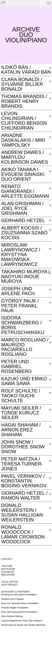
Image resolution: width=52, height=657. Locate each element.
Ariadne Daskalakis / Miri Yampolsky (23, 140)
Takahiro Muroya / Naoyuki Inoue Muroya (25, 276)
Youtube (7, 566)
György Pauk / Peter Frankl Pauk (20, 306)
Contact (6, 559)
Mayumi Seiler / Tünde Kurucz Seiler (21, 413)
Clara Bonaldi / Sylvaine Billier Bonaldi (22, 84)
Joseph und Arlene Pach (18, 291)
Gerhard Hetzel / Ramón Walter (24, 495)
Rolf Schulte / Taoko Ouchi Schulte (20, 396)
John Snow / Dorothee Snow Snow (23, 447)
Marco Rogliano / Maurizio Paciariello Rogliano (24, 347)
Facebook (7, 572)
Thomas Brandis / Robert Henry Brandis (24, 101)
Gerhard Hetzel (23, 220)
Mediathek (8, 574)
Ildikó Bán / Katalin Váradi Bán (26, 70)
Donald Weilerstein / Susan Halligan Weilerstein (22, 512)
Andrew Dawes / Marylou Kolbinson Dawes (24, 157)
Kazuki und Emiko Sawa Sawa (24, 381)
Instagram (8, 569)
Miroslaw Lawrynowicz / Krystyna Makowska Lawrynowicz (20, 255)
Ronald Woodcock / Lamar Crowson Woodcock (23, 534)
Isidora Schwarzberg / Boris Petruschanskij (22, 325)
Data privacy (9, 584)
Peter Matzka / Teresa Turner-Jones (22, 464)
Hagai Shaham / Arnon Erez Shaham (21, 430)
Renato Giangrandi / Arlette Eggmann (25, 191)
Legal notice (9, 581)
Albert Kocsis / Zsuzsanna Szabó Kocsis (24, 233)
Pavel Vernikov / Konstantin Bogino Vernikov (24, 481)
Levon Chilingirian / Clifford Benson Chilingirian (24, 121)
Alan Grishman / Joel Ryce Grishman (22, 208)
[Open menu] (49, 3)
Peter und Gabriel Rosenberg (16, 366)
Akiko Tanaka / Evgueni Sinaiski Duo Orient (22, 174)
